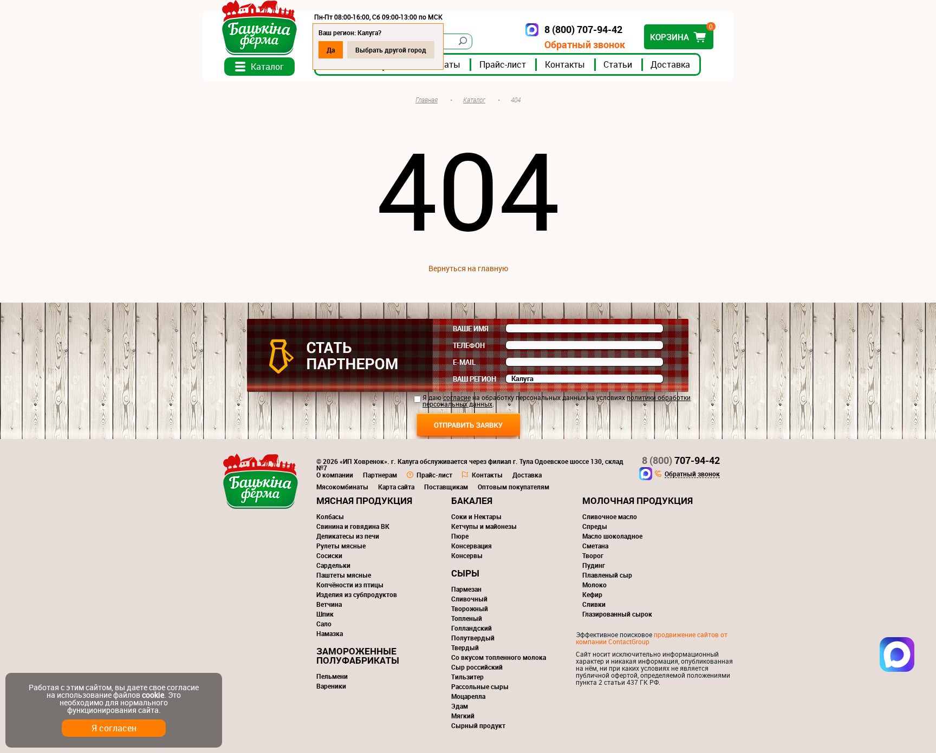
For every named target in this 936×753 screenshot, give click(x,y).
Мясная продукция (364, 500)
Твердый (465, 647)
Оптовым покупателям (513, 486)
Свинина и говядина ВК (352, 526)
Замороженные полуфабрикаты (357, 655)
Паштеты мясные (343, 575)
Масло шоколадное (612, 536)
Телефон (469, 345)
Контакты (565, 64)
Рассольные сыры (480, 686)
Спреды (594, 526)
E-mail (464, 362)
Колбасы (330, 516)
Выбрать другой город (390, 49)
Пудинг (593, 565)
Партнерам (380, 474)
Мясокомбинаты (342, 486)
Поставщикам (446, 486)
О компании (334, 474)
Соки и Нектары (476, 516)
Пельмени (332, 676)
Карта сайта (396, 486)
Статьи (617, 64)
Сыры (465, 573)
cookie (153, 695)
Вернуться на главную (468, 268)
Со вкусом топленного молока (498, 657)
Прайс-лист (502, 64)
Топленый (466, 618)
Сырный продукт (478, 725)
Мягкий (462, 715)
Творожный (469, 608)
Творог (592, 555)
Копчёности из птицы (350, 584)
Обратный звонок (584, 45)
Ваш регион (474, 379)
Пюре (460, 536)
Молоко (594, 584)
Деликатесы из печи (347, 536)
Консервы (467, 555)
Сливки (594, 604)
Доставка (670, 64)
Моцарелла (468, 696)
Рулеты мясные (341, 545)
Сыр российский (477, 667)
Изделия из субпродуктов (356, 594)
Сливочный (469, 598)
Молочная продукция (637, 500)
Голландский (471, 628)
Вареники (331, 686)
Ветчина (329, 604)
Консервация (471, 545)
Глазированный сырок (617, 614)
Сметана (595, 545)
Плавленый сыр (607, 575)
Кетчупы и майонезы (484, 526)
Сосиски (329, 555)
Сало (324, 623)
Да (331, 49)
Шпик (325, 614)
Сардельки (333, 565)
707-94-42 (681, 460)
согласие (457, 397)
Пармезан (466, 589)
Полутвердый (473, 637)
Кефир (592, 594)
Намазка (329, 633)
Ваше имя (471, 328)
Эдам (459, 706)
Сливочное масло (609, 516)
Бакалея (471, 500)
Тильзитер (467, 676)
